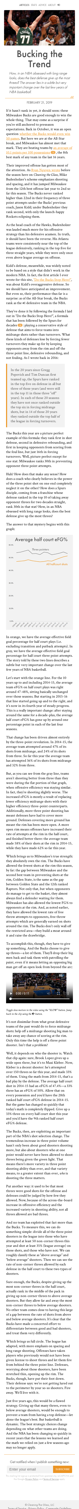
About (52, 5)
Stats (34, 5)
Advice (42, 5)
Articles (24, 5)
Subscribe (63, 1469)
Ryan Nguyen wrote (45, 170)
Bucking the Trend (40, 58)
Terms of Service (51, 1479)
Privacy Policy (31, 1479)
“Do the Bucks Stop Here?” (52, 279)
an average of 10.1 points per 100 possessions (39, 150)
